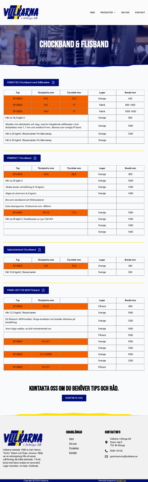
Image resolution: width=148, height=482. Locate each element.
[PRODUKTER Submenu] (114, 13)
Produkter (74, 448)
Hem (71, 438)
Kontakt (73, 452)
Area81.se (121, 480)
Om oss (73, 443)
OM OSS (125, 13)
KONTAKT (140, 13)
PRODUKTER (106, 13)
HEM (92, 13)
